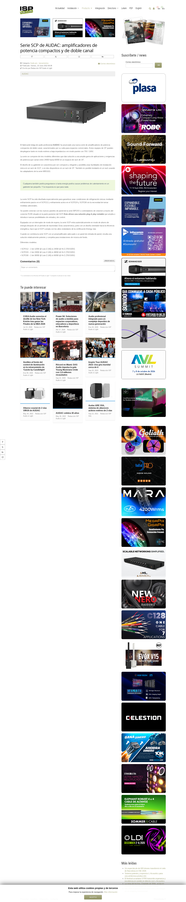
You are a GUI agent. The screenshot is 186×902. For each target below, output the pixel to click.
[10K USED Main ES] (143, 748)
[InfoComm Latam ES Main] (143, 241)
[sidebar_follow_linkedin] (2, 452)
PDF (131, 8)
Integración (100, 8)
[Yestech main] (143, 686)
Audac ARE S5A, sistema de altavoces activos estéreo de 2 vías (100, 408)
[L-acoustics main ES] (143, 149)
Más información (110, 892)
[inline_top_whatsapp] (79, 56)
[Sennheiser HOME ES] (143, 272)
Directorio (112, 8)
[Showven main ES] (143, 402)
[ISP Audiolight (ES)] (143, 31)
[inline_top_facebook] (32, 56)
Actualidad (60, 8)
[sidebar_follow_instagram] (2, 457)
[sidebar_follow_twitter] (2, 447)
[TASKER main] (143, 624)
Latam (124, 8)
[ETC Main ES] (143, 532)
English (139, 8)
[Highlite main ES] (143, 440)
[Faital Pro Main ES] (143, 471)
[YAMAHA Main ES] (143, 303)
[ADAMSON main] (143, 563)
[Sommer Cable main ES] (143, 809)
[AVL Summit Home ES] (143, 364)
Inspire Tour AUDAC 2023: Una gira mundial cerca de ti (99, 364)
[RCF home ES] (143, 655)
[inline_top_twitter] (56, 56)
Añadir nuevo (109, 261)
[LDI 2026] (143, 840)
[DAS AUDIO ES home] (143, 502)
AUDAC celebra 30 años (67, 413)
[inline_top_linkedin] (102, 56)
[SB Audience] (143, 594)
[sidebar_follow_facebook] (2, 441)
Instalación (72, 8)
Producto (86, 8)
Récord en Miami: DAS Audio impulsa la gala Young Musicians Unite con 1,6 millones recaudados (67, 370)
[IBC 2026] (143, 180)
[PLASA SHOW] (143, 88)
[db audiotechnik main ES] (143, 334)
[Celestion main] (143, 717)
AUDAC (25, 74)
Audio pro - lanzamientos (39, 63)
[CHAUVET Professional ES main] (143, 778)
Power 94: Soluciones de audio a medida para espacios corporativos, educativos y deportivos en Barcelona (67, 321)
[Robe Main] (143, 118)
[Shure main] (143, 211)
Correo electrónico (107, 64)
